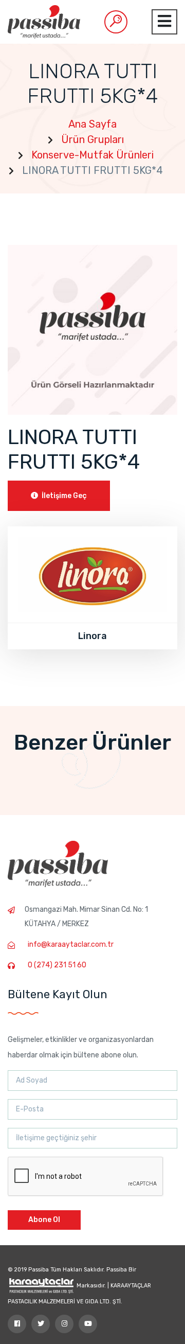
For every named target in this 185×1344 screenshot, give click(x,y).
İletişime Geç (63, 495)
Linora (92, 636)
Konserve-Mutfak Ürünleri (92, 155)
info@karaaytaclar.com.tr (71, 944)
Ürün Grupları (92, 139)
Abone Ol (44, 1219)
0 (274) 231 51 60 (57, 965)
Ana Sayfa (92, 124)
